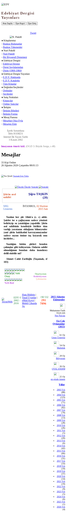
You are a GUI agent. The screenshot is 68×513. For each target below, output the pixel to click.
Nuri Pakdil (9, 53)
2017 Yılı (61, 461)
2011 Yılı (61, 430)
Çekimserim (41, 279)
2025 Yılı (61, 502)
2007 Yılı (61, 410)
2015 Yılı (61, 451)
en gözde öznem (58, 379)
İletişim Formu (10, 114)
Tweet (33, 33)
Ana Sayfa (7, 23)
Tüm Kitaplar (9, 84)
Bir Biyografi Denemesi (15, 57)
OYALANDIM (58, 369)
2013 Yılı (61, 441)
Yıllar (62, 384)
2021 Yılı (61, 481)
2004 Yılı (61, 395)
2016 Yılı (61, 456)
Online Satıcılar (11, 104)
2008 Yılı (61, 415)
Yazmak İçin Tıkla (21, 176)
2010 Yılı (61, 425)
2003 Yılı (61, 390)
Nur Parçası (60, 315)
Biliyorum (60, 358)
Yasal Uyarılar (29, 297)
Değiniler (7, 90)
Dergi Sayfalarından (13, 67)
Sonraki (35, 187)
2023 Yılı (61, 491)
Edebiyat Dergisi (11, 64)
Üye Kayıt (20, 23)
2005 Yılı (61, 400)
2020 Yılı (61, 476)
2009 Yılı (61, 420)
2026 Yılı (61, 507)
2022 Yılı (61, 486)
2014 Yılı (61, 446)
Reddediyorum (40, 276)
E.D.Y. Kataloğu (11, 80)
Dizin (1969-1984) (12, 70)
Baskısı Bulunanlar (12, 43)
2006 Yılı (61, 405)
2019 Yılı (61, 471)
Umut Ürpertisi (58, 337)
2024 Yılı (61, 497)
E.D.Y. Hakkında (11, 77)
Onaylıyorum (40, 274)
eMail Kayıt (28, 300)
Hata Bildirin (28, 294)
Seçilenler (8, 94)
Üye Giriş (32, 23)
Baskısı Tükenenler (12, 47)
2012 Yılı (61, 435)
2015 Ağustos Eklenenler (58, 298)
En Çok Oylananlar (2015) (59, 324)
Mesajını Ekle (10, 124)
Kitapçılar (8, 100)
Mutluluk (61, 348)
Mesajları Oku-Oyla (13, 120)
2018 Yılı (61, 466)
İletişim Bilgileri (11, 110)
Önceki (27, 187)
